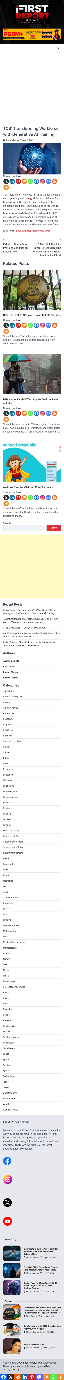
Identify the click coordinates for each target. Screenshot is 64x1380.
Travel (6, 1087)
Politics (6, 998)
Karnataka (8, 903)
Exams (6, 808)
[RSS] (54, 181)
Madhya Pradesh (11, 925)
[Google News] (48, 181)
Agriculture (8, 691)
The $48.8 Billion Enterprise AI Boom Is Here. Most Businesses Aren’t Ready (41, 1268)
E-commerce (9, 769)
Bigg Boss (8, 724)
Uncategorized (10, 1093)
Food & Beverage (11, 830)
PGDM (6, 992)
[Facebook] (36, 181)
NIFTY (6, 975)
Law (5, 914)
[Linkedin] (12, 181)
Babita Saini (9, 666)
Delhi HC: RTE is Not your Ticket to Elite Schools (32, 315)
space (6, 1059)
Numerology (9, 981)
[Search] (58, 48)
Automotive (8, 713)
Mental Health (10, 948)
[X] (6, 181)
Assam (6, 702)
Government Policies (13, 847)
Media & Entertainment (14, 942)
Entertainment (10, 791)
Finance (7, 825)
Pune (5, 1003)
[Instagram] (42, 181)
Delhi (5, 763)
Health (6, 858)
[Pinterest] (18, 181)
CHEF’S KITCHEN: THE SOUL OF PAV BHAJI (24, 627)
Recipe (6, 1015)
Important (8, 864)
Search (7, 523)
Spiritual (7, 1065)
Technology (8, 1076)
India (5, 869)
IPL (4, 886)
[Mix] (24, 181)
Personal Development (14, 987)
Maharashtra (9, 931)
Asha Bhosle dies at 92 (34, 1344)
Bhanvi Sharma (12, 140)
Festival (7, 819)
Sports (6, 1070)
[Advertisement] (32, 86)
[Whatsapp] (30, 181)
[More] (6, 187)
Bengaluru (8, 719)
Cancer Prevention (12, 741)
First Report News (32, 1362)
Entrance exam (10, 797)
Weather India (9, 1098)
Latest (6, 908)
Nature (6, 959)
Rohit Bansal (31, 1316)
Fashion (7, 814)
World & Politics (10, 1109)
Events (6, 802)
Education (8, 775)
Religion (7, 1020)
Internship (8, 881)
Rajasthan (8, 1009)
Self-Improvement (11, 1037)
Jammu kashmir (11, 897)
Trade (6, 1082)
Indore (6, 875)
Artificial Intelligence (12, 696)
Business (7, 735)
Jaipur (6, 892)
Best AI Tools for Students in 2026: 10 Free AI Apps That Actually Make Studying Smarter (40, 1285)
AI (31, 198)
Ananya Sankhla (11, 661)
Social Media (9, 1048)
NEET (5, 964)
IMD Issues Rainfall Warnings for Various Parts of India (30, 401)
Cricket (6, 752)
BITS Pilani (8, 730)
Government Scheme (13, 853)
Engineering (8, 786)
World (6, 1104)
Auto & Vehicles (10, 708)
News (6, 970)
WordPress (46, 1366)
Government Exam (12, 836)
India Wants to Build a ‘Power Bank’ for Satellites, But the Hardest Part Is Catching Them (41, 1251)
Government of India (13, 841)
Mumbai (7, 953)
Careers (7, 747)
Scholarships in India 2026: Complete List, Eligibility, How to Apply (42, 1327)
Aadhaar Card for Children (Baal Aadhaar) (28, 487)
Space (6, 1054)
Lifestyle (7, 920)
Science (6, 1031)
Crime (6, 758)
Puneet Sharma (10, 672)
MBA (5, 936)
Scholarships (9, 1026)
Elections (7, 780)
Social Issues (9, 1042)
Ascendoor (19, 1366)
